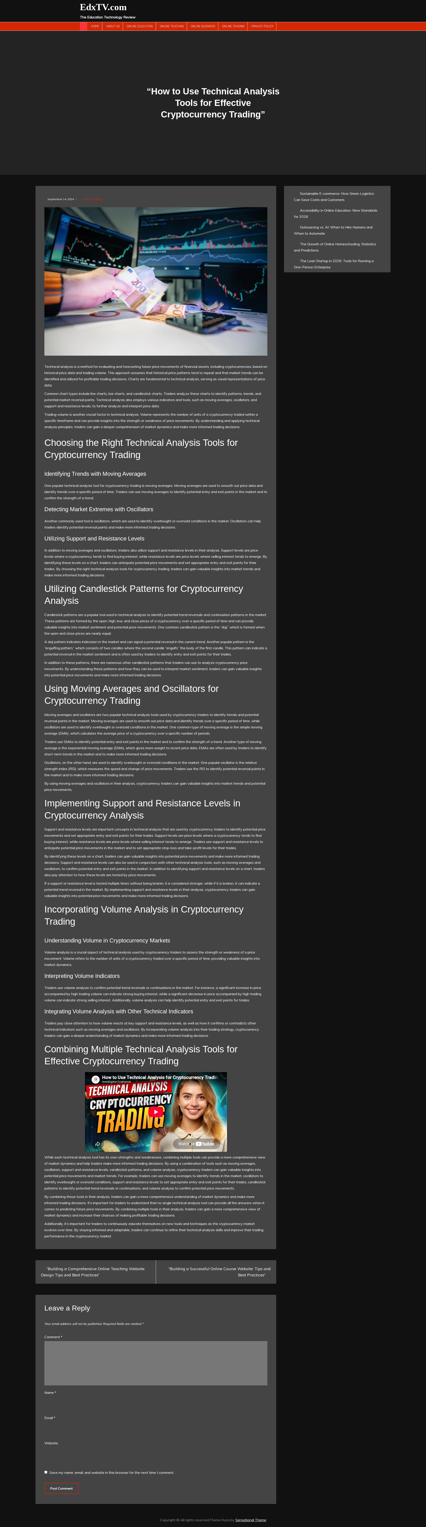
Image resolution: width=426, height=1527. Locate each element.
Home (95, 26)
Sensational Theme (250, 1520)
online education (140, 26)
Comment (53, 1337)
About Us (113, 26)
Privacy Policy (262, 26)
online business (203, 26)
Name (50, 1392)
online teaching (172, 26)
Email (49, 1418)
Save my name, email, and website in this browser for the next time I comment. (111, 1472)
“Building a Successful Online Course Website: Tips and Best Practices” (219, 1271)
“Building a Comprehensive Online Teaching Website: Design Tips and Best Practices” (93, 1271)
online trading (233, 26)
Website (51, 1443)
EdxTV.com (103, 7)
